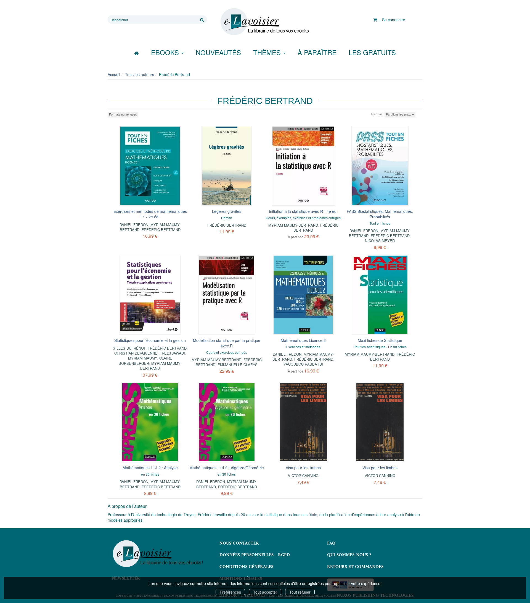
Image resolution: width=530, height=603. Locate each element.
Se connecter (393, 19)
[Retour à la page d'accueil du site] (265, 21)
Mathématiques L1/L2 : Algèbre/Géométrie (226, 467)
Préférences (230, 592)
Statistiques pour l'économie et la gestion (150, 340)
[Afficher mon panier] (375, 19)
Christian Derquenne (135, 353)
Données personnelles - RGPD (254, 555)
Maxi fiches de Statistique (380, 340)
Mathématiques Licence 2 (303, 340)
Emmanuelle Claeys (238, 364)
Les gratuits (372, 52)
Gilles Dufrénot (129, 348)
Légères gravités (226, 211)
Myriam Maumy (142, 358)
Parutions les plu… (399, 114)
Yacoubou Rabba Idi (303, 364)
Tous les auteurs (139, 74)
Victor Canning (303, 475)
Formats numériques (123, 114)
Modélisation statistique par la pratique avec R (226, 343)
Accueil (114, 74)
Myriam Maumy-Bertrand (293, 225)
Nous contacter (239, 543)
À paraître (317, 52)
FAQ (331, 543)
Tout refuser (300, 592)
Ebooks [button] (166, 52)
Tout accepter (265, 592)
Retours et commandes (355, 567)
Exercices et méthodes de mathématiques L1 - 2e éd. (150, 213)
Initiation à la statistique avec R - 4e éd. (303, 211)
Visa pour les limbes (303, 467)
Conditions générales (246, 567)
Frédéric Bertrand (161, 229)
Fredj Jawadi (172, 353)
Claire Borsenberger (145, 360)
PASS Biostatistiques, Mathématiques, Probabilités (380, 213)
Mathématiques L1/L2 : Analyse (150, 467)
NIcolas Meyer (380, 240)
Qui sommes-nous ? (349, 555)
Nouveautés (218, 52)
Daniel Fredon (134, 224)
